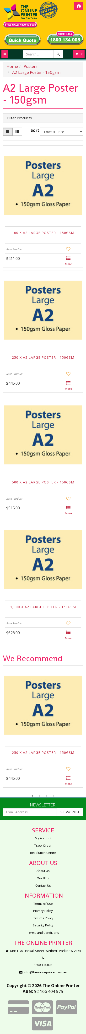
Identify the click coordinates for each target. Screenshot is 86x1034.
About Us (43, 871)
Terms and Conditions (43, 932)
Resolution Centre (43, 852)
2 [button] (39, 796)
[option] (43, 727)
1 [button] (32, 796)
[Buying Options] (68, 261)
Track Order (43, 845)
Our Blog (43, 878)
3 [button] (46, 796)
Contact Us (43, 885)
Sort (34, 130)
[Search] (58, 54)
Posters (31, 66)
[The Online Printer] (20, 15)
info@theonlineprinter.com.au (45, 972)
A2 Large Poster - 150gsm (36, 72)
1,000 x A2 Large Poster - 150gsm (43, 607)
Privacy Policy (43, 911)
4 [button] (53, 796)
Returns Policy (43, 918)
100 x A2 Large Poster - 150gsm (43, 232)
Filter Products (19, 118)
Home (12, 66)
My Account (43, 838)
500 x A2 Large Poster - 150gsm (43, 482)
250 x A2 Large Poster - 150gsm (43, 357)
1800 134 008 (43, 965)
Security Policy (43, 925)
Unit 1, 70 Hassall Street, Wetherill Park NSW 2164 (45, 951)
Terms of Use (43, 903)
